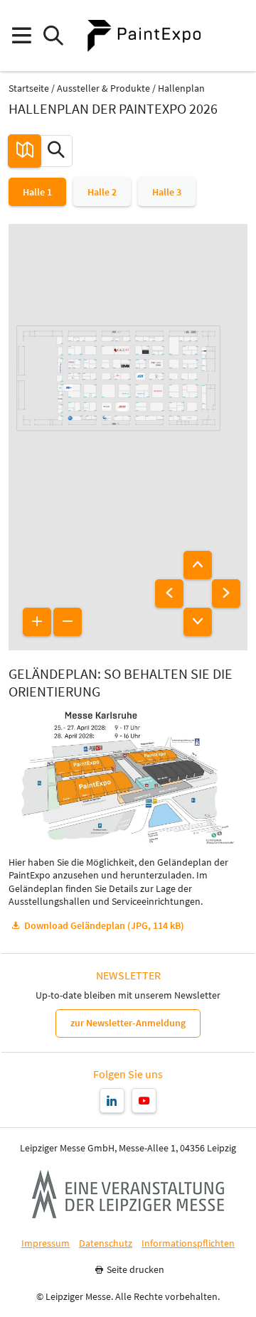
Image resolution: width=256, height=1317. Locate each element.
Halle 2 (102, 192)
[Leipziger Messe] (235, 35)
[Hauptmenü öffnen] (21, 35)
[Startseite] (143, 35)
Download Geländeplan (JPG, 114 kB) (104, 925)
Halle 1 (37, 192)
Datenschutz (105, 1243)
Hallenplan (181, 88)
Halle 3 (166, 192)
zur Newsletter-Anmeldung (128, 1022)
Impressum (45, 1243)
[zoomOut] (67, 622)
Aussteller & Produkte (103, 88)
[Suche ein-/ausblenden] (53, 35)
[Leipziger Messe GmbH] (128, 1194)
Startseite (29, 88)
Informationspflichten (188, 1243)
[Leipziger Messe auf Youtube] (144, 1100)
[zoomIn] (37, 622)
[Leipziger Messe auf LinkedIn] (112, 1100)
